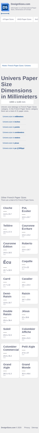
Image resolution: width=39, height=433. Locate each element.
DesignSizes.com (8, 427)
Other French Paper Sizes (13, 197)
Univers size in (13, 116)
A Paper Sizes (8, 19)
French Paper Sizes (15, 66)
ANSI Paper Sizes (24, 19)
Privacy (27, 427)
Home (4, 66)
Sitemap (35, 427)
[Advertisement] (19, 42)
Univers (28, 66)
